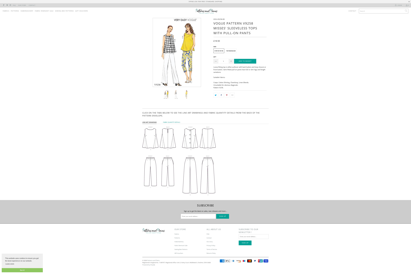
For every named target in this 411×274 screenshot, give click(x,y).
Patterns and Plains (153, 260)
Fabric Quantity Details (171, 122)
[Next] (207, 52)
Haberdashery (27, 11)
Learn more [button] (9, 264)
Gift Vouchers (81, 11)
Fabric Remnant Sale (44, 11)
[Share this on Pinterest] (227, 95)
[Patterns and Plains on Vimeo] (7, 5)
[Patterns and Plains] (206, 11)
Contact (32, 5)
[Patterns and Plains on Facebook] (3, 5)
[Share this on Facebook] (221, 95)
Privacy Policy (211, 245)
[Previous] (146, 52)
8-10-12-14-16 (219, 51)
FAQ (14, 5)
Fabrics (6, 11)
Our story (210, 242)
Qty (214, 57)
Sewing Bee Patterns (64, 11)
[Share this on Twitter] (215, 95)
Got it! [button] (22, 270)
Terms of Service (212, 249)
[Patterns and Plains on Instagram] (10, 5)
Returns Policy (211, 253)
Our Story (22, 5)
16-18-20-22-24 (230, 51)
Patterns (15, 11)
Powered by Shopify (148, 265)
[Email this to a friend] (232, 95)
